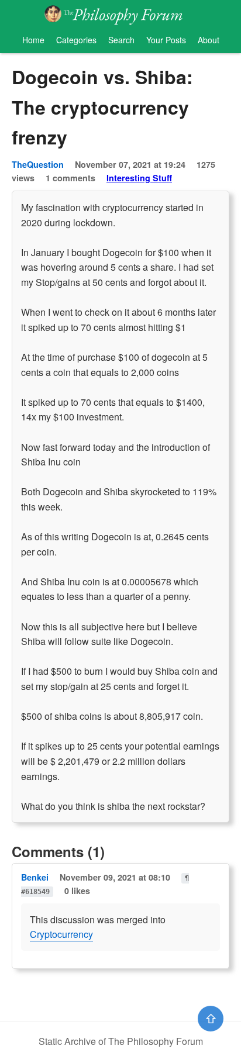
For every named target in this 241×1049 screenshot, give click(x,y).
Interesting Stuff (139, 178)
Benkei (35, 877)
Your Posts (166, 40)
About (208, 40)
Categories (76, 40)
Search (121, 40)
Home (33, 40)
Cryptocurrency (61, 934)
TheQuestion (38, 164)
